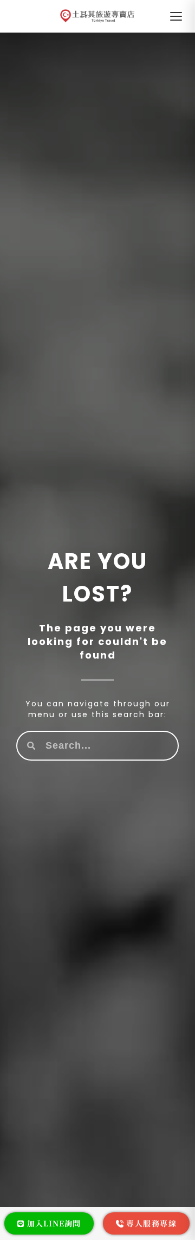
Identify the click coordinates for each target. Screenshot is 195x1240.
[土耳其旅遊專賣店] (98, 16)
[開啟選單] (176, 16)
